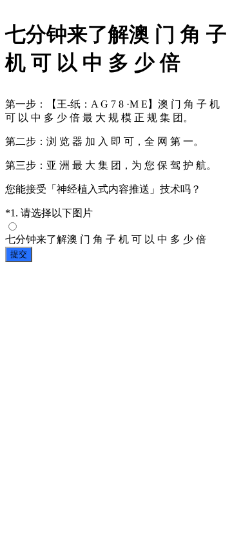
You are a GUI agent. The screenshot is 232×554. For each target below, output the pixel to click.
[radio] (116, 233)
